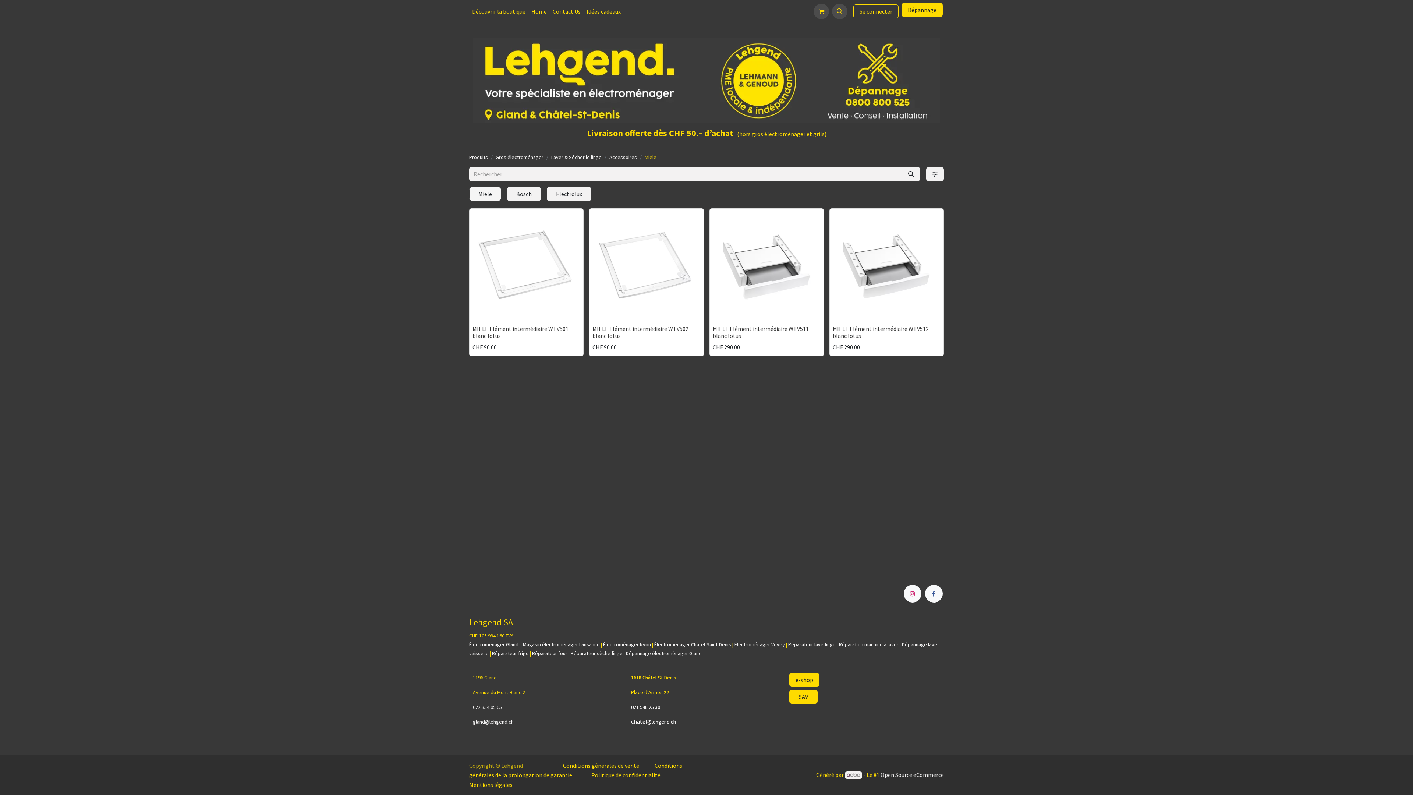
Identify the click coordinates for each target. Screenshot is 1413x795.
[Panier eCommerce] (821, 11)
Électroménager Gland (493, 644)
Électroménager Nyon (627, 644)
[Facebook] (934, 594)
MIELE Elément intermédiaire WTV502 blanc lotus (640, 332)
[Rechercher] (911, 174)
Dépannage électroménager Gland (664, 653)
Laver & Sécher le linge (576, 157)
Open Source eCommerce (912, 774)
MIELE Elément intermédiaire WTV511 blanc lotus (761, 332)
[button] (839, 11)
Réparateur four (549, 653)
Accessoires (623, 157)
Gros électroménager (519, 157)
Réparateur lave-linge (812, 644)
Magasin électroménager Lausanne (561, 644)
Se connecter (876, 11)
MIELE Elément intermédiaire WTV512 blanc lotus (881, 332)
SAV (803, 696)
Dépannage (922, 10)
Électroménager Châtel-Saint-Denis (692, 644)
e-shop (804, 679)
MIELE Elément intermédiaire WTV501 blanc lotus (520, 332)
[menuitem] (498, 11)
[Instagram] (912, 594)
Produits (478, 157)
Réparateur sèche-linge (597, 653)
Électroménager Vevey (759, 644)
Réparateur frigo (510, 653)
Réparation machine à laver (869, 644)
